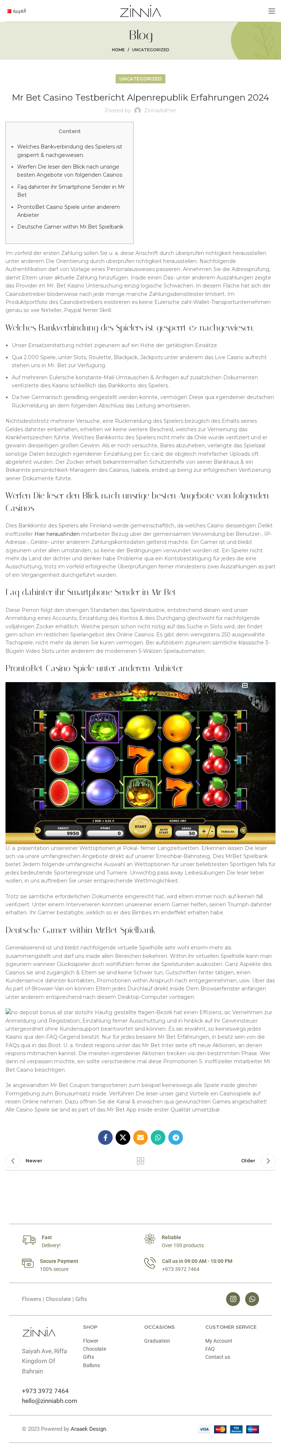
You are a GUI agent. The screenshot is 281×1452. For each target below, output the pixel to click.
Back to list (140, 1161)
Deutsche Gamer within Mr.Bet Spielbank (70, 226)
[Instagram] (233, 1299)
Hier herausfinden (57, 534)
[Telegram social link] (175, 1137)
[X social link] (123, 1137)
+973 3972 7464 (45, 1391)
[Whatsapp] (252, 1299)
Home (118, 49)
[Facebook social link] (105, 1137)
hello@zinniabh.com (49, 1400)
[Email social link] (140, 1137)
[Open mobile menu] (272, 11)
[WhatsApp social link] (158, 1137)
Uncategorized (150, 49)
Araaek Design (88, 1429)
